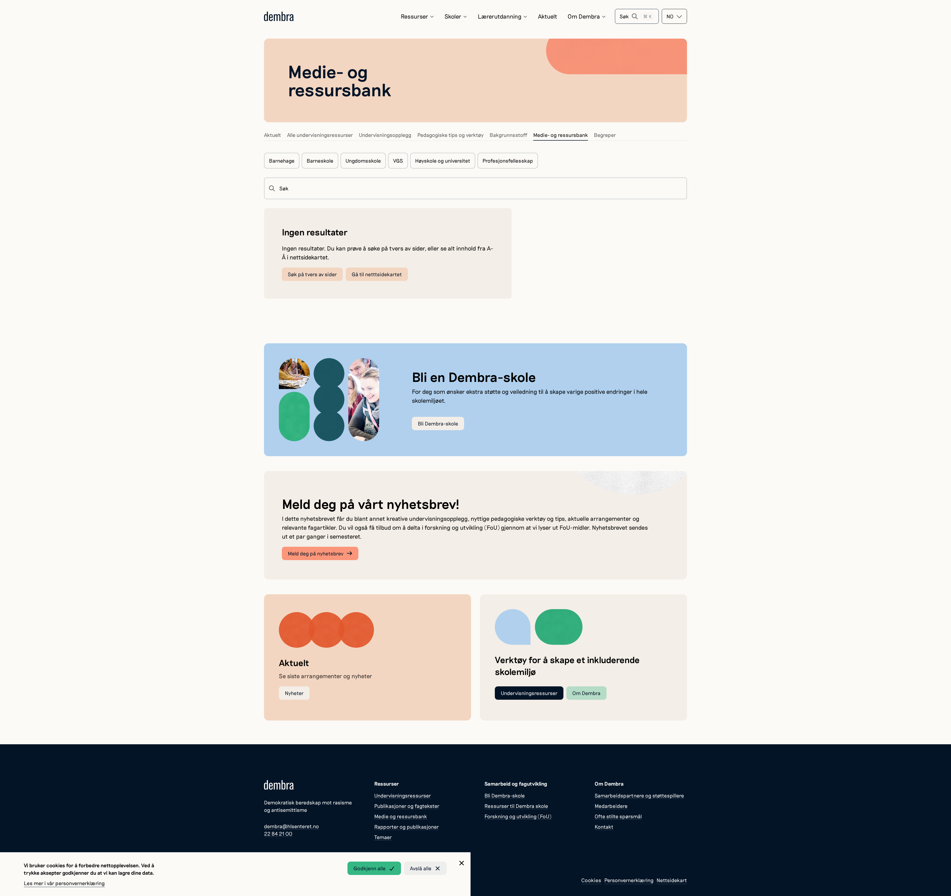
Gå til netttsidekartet (377, 274)
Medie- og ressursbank (560, 135)
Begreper (605, 135)
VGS (398, 160)
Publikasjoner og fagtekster (406, 806)
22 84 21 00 (278, 833)
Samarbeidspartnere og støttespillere (639, 795)
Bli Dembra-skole (438, 423)
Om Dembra (584, 16)
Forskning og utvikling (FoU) (518, 816)
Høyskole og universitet (442, 160)
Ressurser (414, 16)
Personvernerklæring (629, 880)
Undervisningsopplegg (385, 135)
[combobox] (674, 16)
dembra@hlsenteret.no (291, 826)
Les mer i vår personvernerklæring (64, 883)
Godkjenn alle (369, 868)
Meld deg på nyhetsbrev (315, 553)
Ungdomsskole (363, 160)
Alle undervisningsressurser (320, 135)
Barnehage (281, 160)
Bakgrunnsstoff (508, 135)
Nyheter (294, 693)
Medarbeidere (611, 806)
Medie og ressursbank (400, 816)
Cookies (591, 880)
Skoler (453, 16)
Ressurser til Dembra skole (516, 806)
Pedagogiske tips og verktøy (450, 135)
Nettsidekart (672, 880)
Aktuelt (547, 16)
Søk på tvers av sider (312, 274)
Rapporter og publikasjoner (406, 826)
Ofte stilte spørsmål (618, 816)
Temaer (383, 837)
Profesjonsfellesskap (507, 160)
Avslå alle (420, 868)
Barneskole (320, 160)
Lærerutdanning (500, 16)
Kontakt (604, 826)
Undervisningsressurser (529, 693)
